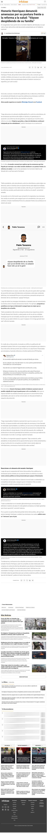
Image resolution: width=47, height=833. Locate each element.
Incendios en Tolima (24, 4)
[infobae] (23, 1)
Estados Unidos (14, 810)
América (14, 802)
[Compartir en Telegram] (41, 67)
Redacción (23, 802)
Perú (14, 814)
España (14, 808)
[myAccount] (45, 2)
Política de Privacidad (41, 806)
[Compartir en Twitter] (35, 67)
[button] (2, 1)
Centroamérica (14, 816)
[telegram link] (5, 810)
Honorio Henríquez (20, 607)
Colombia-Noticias (21, 610)
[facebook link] (3, 807)
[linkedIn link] (8, 810)
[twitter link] (5, 807)
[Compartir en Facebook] (32, 67)
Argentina (14, 804)
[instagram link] (8, 807)
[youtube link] (3, 810)
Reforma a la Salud (30, 607)
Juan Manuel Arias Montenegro (13, 33)
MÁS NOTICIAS (23, 677)
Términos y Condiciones (41, 803)
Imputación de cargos (42, 4)
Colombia (3, 7)
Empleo (23, 804)
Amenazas (10, 607)
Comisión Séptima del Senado (8, 610)
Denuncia (4, 607)
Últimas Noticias (14, 818)
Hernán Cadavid (10, 4)
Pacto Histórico (3, 4)
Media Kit (32, 812)
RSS (14, 820)
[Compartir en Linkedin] (38, 67)
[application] (23, 48)
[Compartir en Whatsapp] (30, 67)
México (14, 812)
